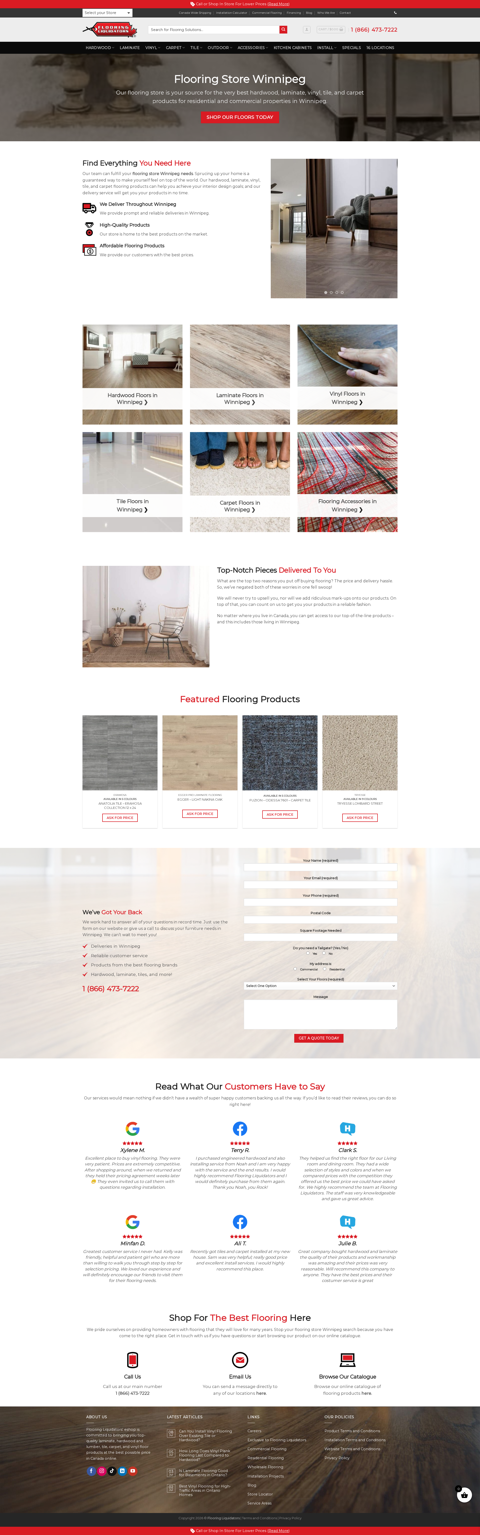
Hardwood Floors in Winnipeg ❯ (133, 398)
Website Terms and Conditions (352, 1449)
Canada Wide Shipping (195, 13)
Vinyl (151, 48)
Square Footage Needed (321, 930)
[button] (107, 13)
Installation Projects (266, 1476)
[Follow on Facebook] (91, 1471)
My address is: (322, 966)
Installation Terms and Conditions (355, 1440)
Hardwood (98, 48)
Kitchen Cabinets (293, 48)
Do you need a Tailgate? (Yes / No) (320, 950)
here (261, 1393)
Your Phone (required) (321, 895)
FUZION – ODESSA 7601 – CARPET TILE (280, 800)
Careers (254, 1431)
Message (321, 997)
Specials (351, 48)
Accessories (251, 48)
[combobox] (214, 29)
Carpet (174, 48)
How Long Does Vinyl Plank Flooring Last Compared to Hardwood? (204, 1455)
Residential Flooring (266, 1458)
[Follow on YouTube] (133, 1471)
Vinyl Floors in (347, 394)
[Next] (388, 229)
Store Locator (260, 1494)
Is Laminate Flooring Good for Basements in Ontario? (203, 1473)
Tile (194, 48)
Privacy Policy (337, 1458)
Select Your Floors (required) (320, 979)
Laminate (130, 48)
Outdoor (218, 48)
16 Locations (380, 48)
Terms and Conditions (259, 1518)
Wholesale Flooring (265, 1467)
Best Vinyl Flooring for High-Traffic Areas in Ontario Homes (205, 1490)
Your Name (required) (320, 860)
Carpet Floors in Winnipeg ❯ (240, 506)
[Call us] (395, 12)
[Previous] (279, 229)
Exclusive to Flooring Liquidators (277, 1440)
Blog (309, 13)
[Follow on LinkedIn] (122, 1471)
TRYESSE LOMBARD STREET (360, 803)
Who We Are (326, 13)
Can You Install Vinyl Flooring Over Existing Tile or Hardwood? (205, 1435)
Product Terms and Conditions (352, 1431)
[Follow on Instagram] (101, 1471)
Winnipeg (345, 402)
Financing (294, 13)
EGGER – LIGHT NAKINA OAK (200, 799)
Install (325, 48)
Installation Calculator (231, 13)
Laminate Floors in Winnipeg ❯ (240, 398)
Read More (278, 4)
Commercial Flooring (267, 13)
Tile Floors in (132, 501)
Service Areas (260, 1503)
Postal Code (321, 913)
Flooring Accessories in (347, 501)
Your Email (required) (321, 878)
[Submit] (283, 30)
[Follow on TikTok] (112, 1471)
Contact (345, 13)
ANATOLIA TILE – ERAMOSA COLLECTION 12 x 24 (120, 805)
